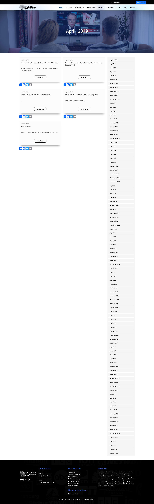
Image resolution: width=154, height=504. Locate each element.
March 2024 (113, 162)
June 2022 (113, 237)
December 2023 (114, 174)
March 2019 (113, 363)
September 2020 (115, 307)
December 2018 (114, 374)
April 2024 (113, 158)
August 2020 (113, 311)
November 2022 (114, 217)
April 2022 (113, 245)
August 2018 (113, 390)
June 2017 (113, 445)
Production (90, 7)
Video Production (73, 485)
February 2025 (114, 123)
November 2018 (114, 378)
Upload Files (141, 2)
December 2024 (114, 131)
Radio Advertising (73, 476)
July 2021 (112, 272)
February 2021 (114, 288)
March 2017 (113, 449)
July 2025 (112, 103)
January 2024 (114, 170)
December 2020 (114, 296)
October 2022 (114, 221)
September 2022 (115, 225)
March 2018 (113, 410)
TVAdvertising (72, 472)
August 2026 (113, 60)
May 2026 (113, 72)
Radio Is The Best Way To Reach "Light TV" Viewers (40, 63)
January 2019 (114, 370)
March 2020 (113, 327)
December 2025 (114, 91)
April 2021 (113, 280)
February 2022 (114, 252)
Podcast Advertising (74, 479)
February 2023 (114, 205)
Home (61, 7)
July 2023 (112, 186)
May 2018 (113, 402)
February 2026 (114, 83)
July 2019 (112, 347)
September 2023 (115, 182)
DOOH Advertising (73, 483)
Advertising (78, 7)
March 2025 (113, 119)
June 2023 (113, 190)
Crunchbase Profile (73, 494)
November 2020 (114, 300)
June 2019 (113, 351)
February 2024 (114, 166)
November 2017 (114, 425)
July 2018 (112, 394)
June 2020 (113, 319)
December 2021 (114, 260)
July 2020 (112, 315)
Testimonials (111, 7)
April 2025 (113, 115)
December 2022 (114, 213)
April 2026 (113, 75)
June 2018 (113, 398)
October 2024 (114, 134)
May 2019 (113, 355)
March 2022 (113, 248)
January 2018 (114, 418)
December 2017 (114, 422)
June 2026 (113, 68)
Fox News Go (25, 126)
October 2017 (114, 429)
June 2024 (113, 150)
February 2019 (114, 366)
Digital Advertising (73, 481)
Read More (40, 77)
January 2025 (114, 127)
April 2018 (113, 406)
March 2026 (113, 79)
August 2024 (113, 142)
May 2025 (113, 111)
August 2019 (113, 343)
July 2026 (112, 64)
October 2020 (114, 304)
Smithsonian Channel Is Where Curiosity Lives (81, 95)
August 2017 (113, 437)
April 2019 (113, 359)
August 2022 (113, 229)
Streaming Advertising (74, 474)
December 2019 (114, 335)
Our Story (69, 7)
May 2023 (113, 193)
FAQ (125, 7)
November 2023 (114, 178)
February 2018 (114, 414)
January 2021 (114, 292)
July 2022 (112, 233)
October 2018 (114, 382)
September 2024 (115, 138)
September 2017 (115, 433)
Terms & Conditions (89, 499)
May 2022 (113, 241)
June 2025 (113, 107)
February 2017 (114, 453)
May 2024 (113, 154)
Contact (132, 7)
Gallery (100, 7)
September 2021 (115, 264)
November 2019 (114, 339)
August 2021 (113, 268)
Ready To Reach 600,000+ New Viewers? (36, 95)
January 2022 (114, 256)
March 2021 (113, 284)
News (119, 7)
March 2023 (113, 201)
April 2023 (113, 197)
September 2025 (115, 99)
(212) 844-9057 (116, 2)
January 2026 (114, 87)
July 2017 (112, 441)
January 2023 (114, 209)
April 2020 (113, 323)
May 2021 (113, 276)
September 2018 (115, 386)
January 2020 (114, 331)
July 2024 (112, 146)
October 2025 (114, 95)
